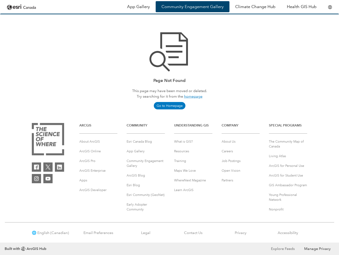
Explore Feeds (283, 248)
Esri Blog (133, 185)
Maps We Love (185, 170)
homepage (193, 96)
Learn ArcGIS (183, 190)
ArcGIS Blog (136, 175)
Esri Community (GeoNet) (145, 195)
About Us (228, 141)
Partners (227, 180)
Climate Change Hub (255, 6)
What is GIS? (183, 141)
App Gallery (138, 6)
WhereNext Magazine (190, 180)
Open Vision (231, 170)
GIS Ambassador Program (288, 185)
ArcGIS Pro (87, 161)
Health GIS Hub (301, 6)
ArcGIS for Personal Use (286, 166)
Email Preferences (98, 233)
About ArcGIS (89, 141)
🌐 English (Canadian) (50, 233)
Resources (181, 151)
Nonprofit (276, 209)
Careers (227, 151)
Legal (145, 233)
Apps (83, 180)
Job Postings (231, 161)
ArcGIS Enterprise (92, 170)
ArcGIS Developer (93, 190)
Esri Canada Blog (139, 141)
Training (180, 161)
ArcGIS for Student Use (286, 175)
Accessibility (288, 233)
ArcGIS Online (90, 151)
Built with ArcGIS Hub (25, 248)
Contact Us (193, 233)
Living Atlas (277, 156)
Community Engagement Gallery (192, 6)
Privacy (241, 233)
